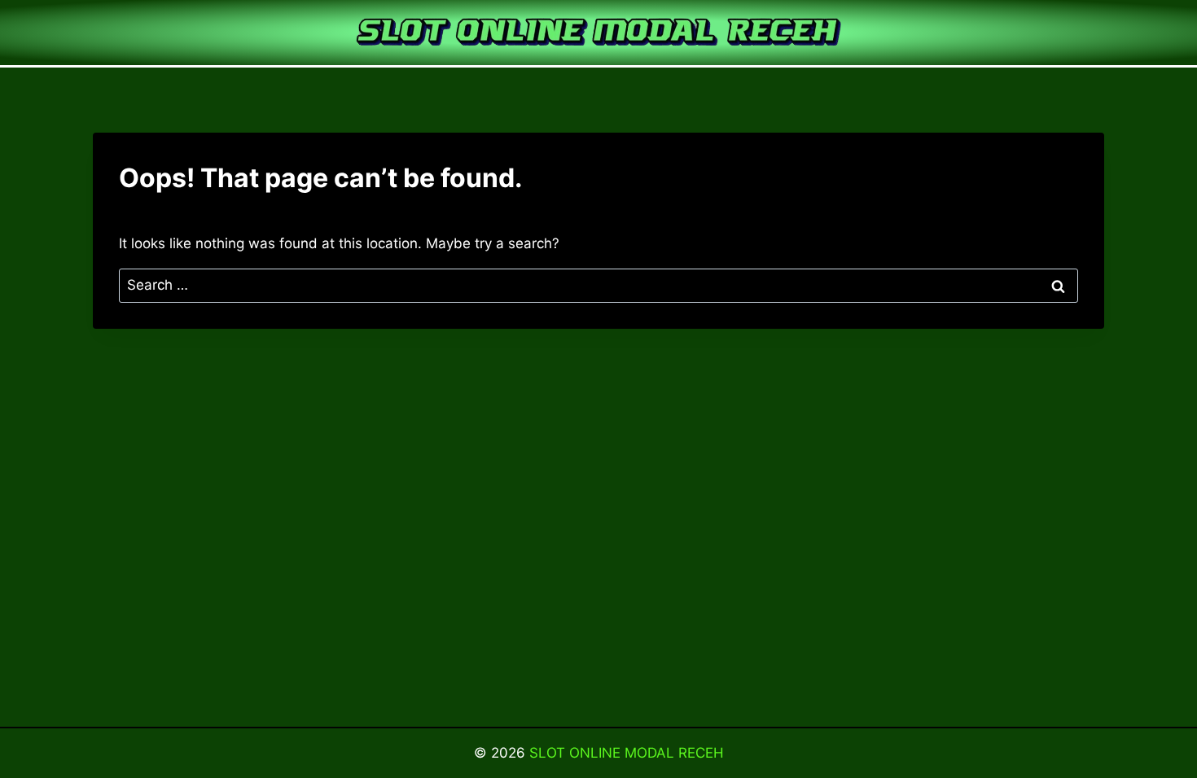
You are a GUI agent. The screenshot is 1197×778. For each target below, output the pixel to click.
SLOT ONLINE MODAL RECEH (626, 753)
